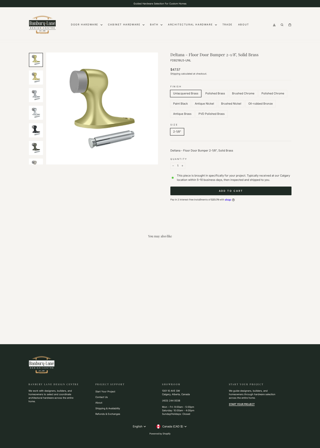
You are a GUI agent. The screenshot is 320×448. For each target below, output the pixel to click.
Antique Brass (182, 114)
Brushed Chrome (243, 93)
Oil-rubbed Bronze (260, 103)
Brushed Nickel (231, 103)
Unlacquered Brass (185, 93)
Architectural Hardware (191, 24)
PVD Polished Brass (212, 114)
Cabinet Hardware (125, 24)
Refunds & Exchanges (107, 414)
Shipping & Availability (107, 408)
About (243, 24)
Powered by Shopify (160, 433)
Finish (176, 86)
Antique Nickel (204, 103)
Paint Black (180, 103)
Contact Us (101, 397)
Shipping (175, 73)
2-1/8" (177, 131)
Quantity (178, 159)
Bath (155, 24)
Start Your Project (105, 391)
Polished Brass (215, 93)
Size (174, 124)
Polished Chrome (272, 93)
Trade (227, 24)
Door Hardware (85, 24)
